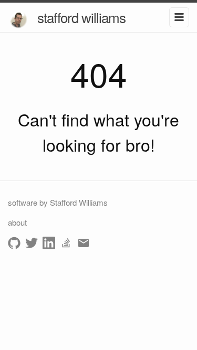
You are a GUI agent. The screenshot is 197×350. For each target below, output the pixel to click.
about (17, 222)
